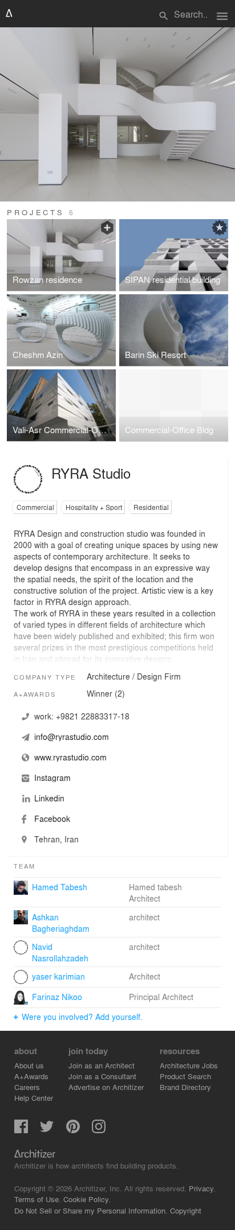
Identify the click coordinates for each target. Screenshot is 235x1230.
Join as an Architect (101, 1065)
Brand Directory (185, 1086)
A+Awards (31, 1076)
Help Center (33, 1097)
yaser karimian (58, 976)
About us (29, 1065)
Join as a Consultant (102, 1076)
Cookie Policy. (87, 1199)
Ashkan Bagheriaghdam (61, 922)
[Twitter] (47, 1130)
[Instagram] (99, 1130)
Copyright (185, 1210)
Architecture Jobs (189, 1065)
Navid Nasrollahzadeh (60, 952)
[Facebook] (21, 1130)
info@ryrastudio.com (71, 736)
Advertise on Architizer (106, 1086)
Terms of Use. (37, 1199)
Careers (27, 1086)
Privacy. (202, 1188)
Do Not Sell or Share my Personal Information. (91, 1210)
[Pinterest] (73, 1130)
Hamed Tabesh (59, 886)
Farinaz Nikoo (57, 996)
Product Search (185, 1076)
